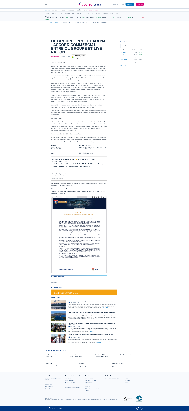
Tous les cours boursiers (51, 354)
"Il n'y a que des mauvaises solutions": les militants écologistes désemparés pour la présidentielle (91, 324)
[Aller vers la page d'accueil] (93, 4)
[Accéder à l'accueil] (46, 22)
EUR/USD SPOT (124, 59)
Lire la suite (105, 307)
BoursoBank (93, 10)
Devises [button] (98, 13)
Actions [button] (54, 13)
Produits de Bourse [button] (70, 13)
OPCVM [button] (87, 13)
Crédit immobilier (83, 365)
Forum (116, 13)
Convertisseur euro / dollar (101, 356)
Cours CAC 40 (49, 356)
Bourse (47, 10)
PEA (113, 366)
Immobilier (71, 10)
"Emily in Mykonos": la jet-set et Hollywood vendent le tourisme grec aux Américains (91, 312)
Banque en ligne (49, 363)
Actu (85, 10)
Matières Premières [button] (107, 13)
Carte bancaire (49, 366)
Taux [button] (92, 13)
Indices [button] (60, 13)
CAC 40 (47, 16)
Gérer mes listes (124, 65)
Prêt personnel (82, 366)
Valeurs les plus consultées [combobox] (128, 46)
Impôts (79, 10)
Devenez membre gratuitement (71, 293)
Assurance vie (82, 363)
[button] (46, 4)
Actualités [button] (47, 13)
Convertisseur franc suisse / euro (127, 354)
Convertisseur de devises (101, 353)
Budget (63, 10)
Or (121, 57)
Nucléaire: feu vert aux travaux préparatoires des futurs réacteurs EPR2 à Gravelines (91, 301)
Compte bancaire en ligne (52, 365)
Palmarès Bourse (75, 354)
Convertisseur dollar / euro (101, 354)
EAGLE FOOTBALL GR (55, 280)
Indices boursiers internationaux (78, 353)
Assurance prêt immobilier (118, 363)
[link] (47, 382)
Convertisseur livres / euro (126, 353)
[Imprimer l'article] (47, 54)
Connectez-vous (69, 292)
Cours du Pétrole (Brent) (76, 356)
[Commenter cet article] (47, 40)
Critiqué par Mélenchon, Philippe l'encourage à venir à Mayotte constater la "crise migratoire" (90, 335)
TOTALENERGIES (125, 62)
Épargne (55, 10)
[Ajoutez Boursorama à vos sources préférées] (78, 57)
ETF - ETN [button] (79, 13)
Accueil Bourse (49, 353)
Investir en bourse (116, 365)
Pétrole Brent (123, 52)
